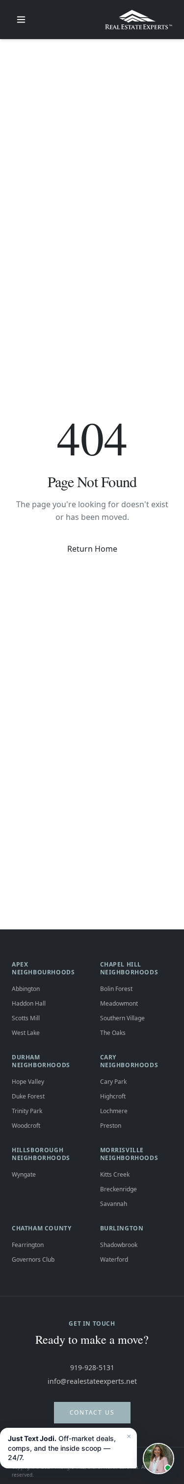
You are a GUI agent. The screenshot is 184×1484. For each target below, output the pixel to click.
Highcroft (113, 1096)
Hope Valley (28, 1081)
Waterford (114, 1259)
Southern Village (122, 1018)
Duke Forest (28, 1096)
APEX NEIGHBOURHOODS (43, 968)
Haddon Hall (29, 1003)
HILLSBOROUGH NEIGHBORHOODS (41, 1154)
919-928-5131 (92, 1367)
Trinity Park (27, 1111)
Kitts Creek (115, 1174)
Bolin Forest (116, 989)
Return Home (92, 548)
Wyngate (24, 1174)
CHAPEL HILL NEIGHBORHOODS (129, 968)
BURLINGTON (122, 1228)
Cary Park (113, 1081)
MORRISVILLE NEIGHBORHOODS (129, 1154)
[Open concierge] (158, 1458)
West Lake (26, 1033)
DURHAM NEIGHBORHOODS (41, 1061)
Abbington (26, 989)
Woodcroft (26, 1125)
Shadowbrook (118, 1245)
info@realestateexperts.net (92, 1381)
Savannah (113, 1204)
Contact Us (92, 1412)
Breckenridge (118, 1189)
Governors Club (33, 1259)
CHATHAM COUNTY (41, 1228)
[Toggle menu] (21, 19)
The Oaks (113, 1033)
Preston (110, 1125)
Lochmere (114, 1111)
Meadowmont (119, 1003)
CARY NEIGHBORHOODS (129, 1061)
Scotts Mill (26, 1018)
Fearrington (28, 1245)
